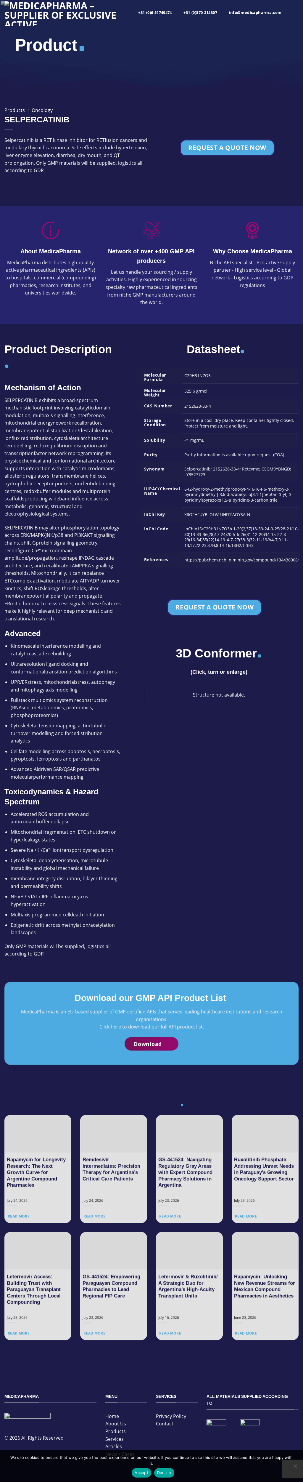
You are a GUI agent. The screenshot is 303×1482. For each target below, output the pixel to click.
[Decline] (295, 1468)
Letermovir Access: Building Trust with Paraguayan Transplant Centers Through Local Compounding (34, 1289)
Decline (164, 1472)
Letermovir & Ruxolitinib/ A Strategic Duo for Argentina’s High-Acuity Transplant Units (188, 1286)
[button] (294, 13)
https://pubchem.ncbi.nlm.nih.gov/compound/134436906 (241, 560)
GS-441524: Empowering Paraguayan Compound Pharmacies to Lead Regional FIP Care (111, 1286)
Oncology (42, 110)
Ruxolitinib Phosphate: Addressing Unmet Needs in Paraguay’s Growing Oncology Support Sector (264, 1169)
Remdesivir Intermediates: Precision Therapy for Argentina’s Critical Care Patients (111, 1169)
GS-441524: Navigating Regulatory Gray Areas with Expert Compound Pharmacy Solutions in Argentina (185, 1172)
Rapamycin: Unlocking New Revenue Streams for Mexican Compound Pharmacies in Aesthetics (264, 1286)
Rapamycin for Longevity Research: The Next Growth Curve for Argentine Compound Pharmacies (36, 1172)
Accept (141, 1472)
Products (14, 110)
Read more (19, 1216)
